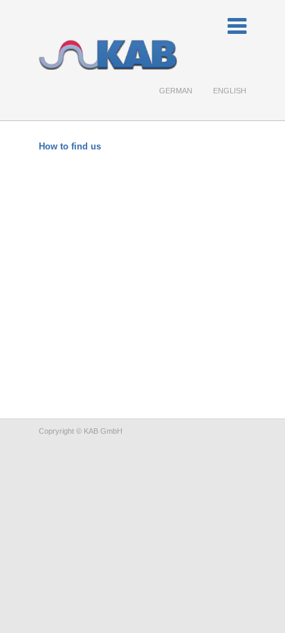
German (175, 90)
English (229, 90)
